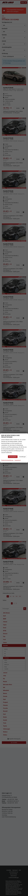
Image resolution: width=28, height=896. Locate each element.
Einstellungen (22, 456)
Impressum (18, 460)
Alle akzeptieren (12, 456)
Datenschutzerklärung (7, 460)
